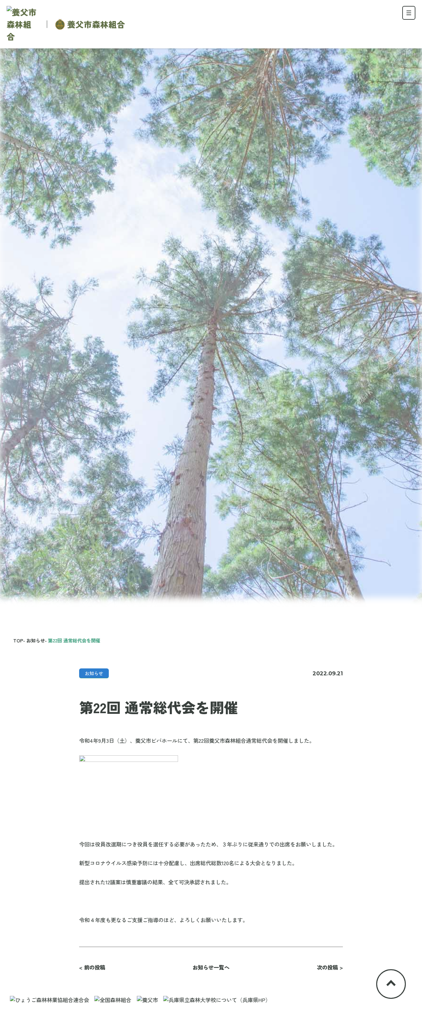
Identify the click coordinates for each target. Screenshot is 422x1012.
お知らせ (94, 673)
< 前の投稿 (92, 967)
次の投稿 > (330, 967)
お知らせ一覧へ (211, 967)
